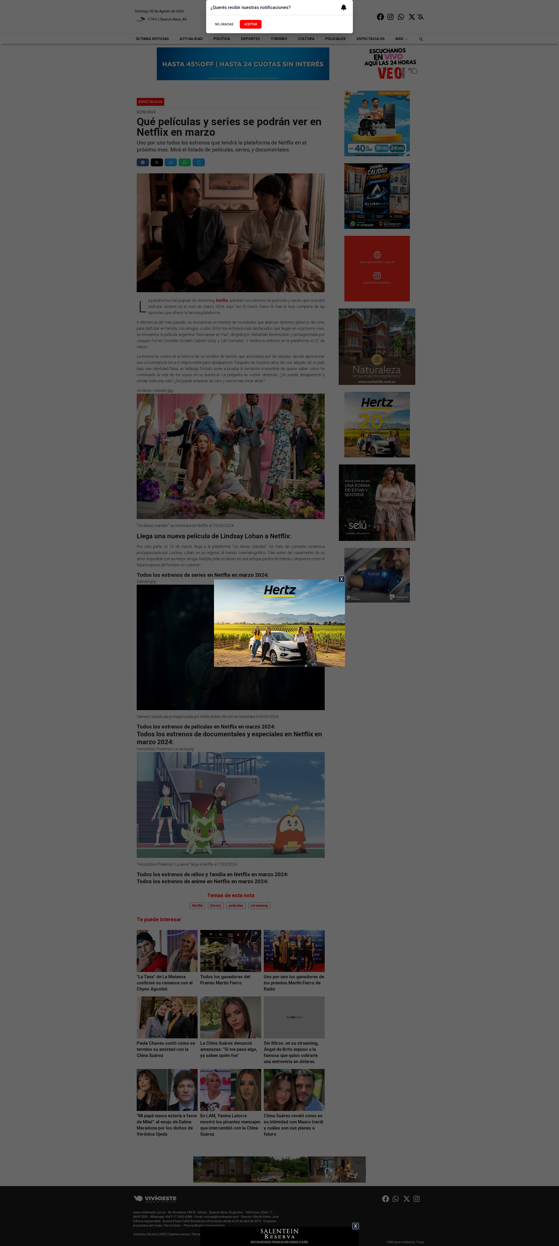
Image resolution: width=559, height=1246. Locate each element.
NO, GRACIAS (224, 24)
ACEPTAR (250, 24)
